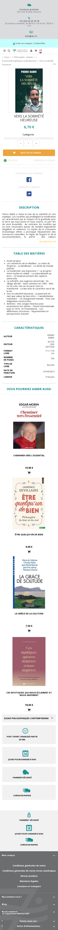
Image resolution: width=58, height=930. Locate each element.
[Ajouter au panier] (29, 472)
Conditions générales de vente (29, 865)
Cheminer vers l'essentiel (29, 455)
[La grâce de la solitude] (29, 582)
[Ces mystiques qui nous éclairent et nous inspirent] (29, 661)
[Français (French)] (40, 50)
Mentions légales (29, 881)
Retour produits (29, 876)
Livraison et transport (29, 886)
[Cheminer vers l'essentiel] (29, 424)
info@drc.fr (31, 36)
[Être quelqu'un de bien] (29, 503)
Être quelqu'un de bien (29, 534)
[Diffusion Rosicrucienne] (20, 50)
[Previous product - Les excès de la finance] (53, 64)
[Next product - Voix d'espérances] (55, 64)
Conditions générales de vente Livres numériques (29, 870)
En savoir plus (47, 241)
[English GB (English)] (40, 52)
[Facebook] (29, 179)
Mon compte (8, 855)
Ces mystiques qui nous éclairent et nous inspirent (29, 694)
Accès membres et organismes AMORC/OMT (16, 912)
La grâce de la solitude (29, 613)
